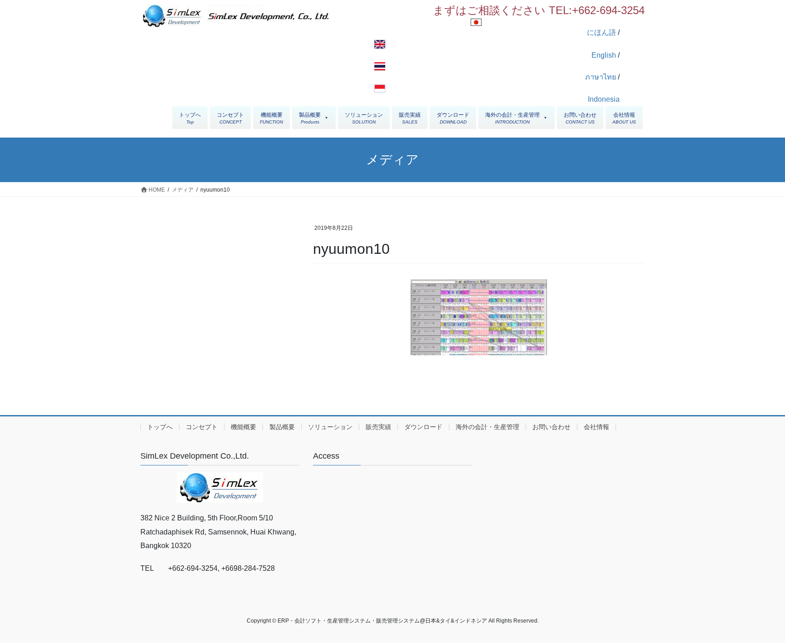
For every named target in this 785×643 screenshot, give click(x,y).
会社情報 (596, 426)
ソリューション (330, 426)
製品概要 (282, 426)
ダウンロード (423, 426)
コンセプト (202, 426)
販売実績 (378, 426)
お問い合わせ (551, 426)
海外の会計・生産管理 (487, 426)
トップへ (160, 426)
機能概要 (243, 426)
